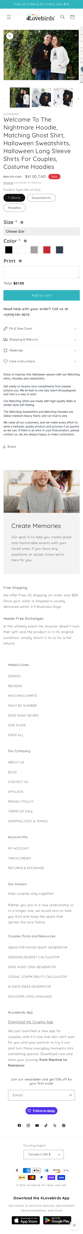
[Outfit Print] (20, 260)
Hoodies (14, 208)
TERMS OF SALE (20, 811)
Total (14, 283)
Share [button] (12, 446)
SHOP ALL (15, 735)
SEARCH (14, 676)
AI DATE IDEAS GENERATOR (29, 986)
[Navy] (59, 249)
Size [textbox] (22, 221)
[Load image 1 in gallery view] (20, 97)
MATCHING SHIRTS (22, 696)
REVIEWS (15, 686)
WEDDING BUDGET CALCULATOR (33, 957)
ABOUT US (16, 762)
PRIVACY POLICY (20, 802)
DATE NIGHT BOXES (23, 715)
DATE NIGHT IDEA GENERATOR (32, 967)
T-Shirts (14, 198)
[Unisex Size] (21, 222)
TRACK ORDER (19, 858)
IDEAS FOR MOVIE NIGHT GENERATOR (37, 947)
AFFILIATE (16, 792)
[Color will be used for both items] (25, 240)
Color (26, 240)
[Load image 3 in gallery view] (63, 97)
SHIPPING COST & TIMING (28, 821)
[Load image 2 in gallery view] (41, 97)
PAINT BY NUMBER (22, 705)
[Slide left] (4, 98)
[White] (21, 249)
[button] (9, 17)
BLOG (12, 772)
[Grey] (34, 249)
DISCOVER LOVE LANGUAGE (30, 996)
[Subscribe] (70, 1095)
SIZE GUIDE (17, 725)
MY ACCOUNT (18, 848)
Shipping (8, 182)
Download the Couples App (30, 1022)
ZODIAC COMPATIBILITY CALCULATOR (37, 977)
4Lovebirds (34, 1185)
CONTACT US (18, 782)
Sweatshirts (41, 198)
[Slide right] (78, 98)
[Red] (47, 249)
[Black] (9, 249)
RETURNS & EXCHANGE (26, 868)
